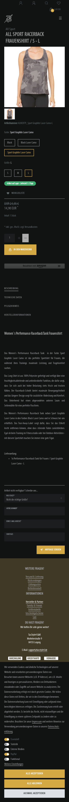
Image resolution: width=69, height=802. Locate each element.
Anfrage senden (53, 549)
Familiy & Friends (34, 605)
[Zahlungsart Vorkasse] (51, 658)
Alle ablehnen (34, 783)
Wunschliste (18, 193)
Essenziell (15, 739)
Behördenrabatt (34, 588)
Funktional (15, 759)
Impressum (37, 721)
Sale (34, 617)
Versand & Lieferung (34, 576)
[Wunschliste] (59, 3)
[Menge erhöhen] (19, 238)
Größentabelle (34, 609)
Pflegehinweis (11, 306)
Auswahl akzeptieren (34, 793)
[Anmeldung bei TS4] (21, 3)
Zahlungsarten (34, 584)
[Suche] (47, 3)
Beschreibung (11, 288)
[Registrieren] (34, 3)
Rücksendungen (34, 580)
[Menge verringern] (25, 238)
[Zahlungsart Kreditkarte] (33, 658)
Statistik (14, 744)
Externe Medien (17, 749)
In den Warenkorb (23, 249)
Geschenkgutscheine (34, 613)
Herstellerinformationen (17, 315)
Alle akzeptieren (34, 773)
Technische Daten (13, 297)
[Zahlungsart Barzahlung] (15, 658)
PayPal (13, 754)
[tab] (11, 288)
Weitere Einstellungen (13, 764)
